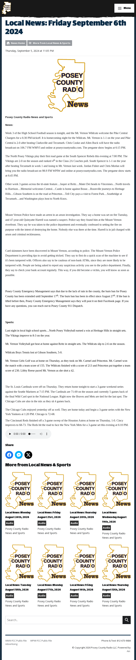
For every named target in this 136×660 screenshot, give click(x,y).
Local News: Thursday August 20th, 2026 (83, 515)
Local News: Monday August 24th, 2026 (18, 515)
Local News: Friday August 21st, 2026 (49, 515)
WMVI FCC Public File (16, 640)
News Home (18, 43)
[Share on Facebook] (9, 455)
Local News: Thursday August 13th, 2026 (115, 587)
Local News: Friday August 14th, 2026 (81, 587)
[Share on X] (28, 455)
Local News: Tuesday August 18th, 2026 (18, 587)
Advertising (11, 644)
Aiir (128, 651)
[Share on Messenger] (19, 455)
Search (127, 620)
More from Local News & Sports (51, 43)
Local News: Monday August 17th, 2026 (50, 587)
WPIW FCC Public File (41, 640)
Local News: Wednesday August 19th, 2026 (114, 517)
